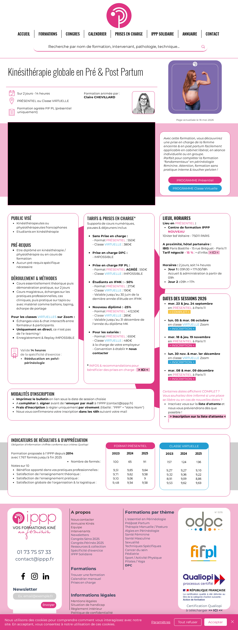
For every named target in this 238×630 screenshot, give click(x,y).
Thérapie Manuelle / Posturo (146, 527)
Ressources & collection (88, 546)
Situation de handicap (88, 605)
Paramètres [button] (160, 622)
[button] (130, 445)
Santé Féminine (137, 534)
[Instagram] (34, 576)
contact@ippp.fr (119, 403)
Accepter (215, 622)
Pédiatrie (132, 553)
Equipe (77, 527)
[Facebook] (23, 576)
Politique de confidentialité (92, 612)
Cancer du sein (136, 550)
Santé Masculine (137, 538)
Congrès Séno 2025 (85, 539)
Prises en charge (83, 582)
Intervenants (80, 531)
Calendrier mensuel (86, 579)
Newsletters (80, 535)
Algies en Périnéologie (142, 530)
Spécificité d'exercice (87, 550)
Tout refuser (188, 622)
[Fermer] (232, 622)
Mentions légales (84, 601)
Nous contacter (82, 519)
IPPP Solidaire (81, 554)
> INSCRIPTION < (182, 328)
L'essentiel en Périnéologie (145, 519)
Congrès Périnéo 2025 (87, 543)
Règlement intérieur (86, 608)
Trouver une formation (88, 575)
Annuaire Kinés (82, 523)
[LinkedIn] (45, 576)
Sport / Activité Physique (143, 557)
